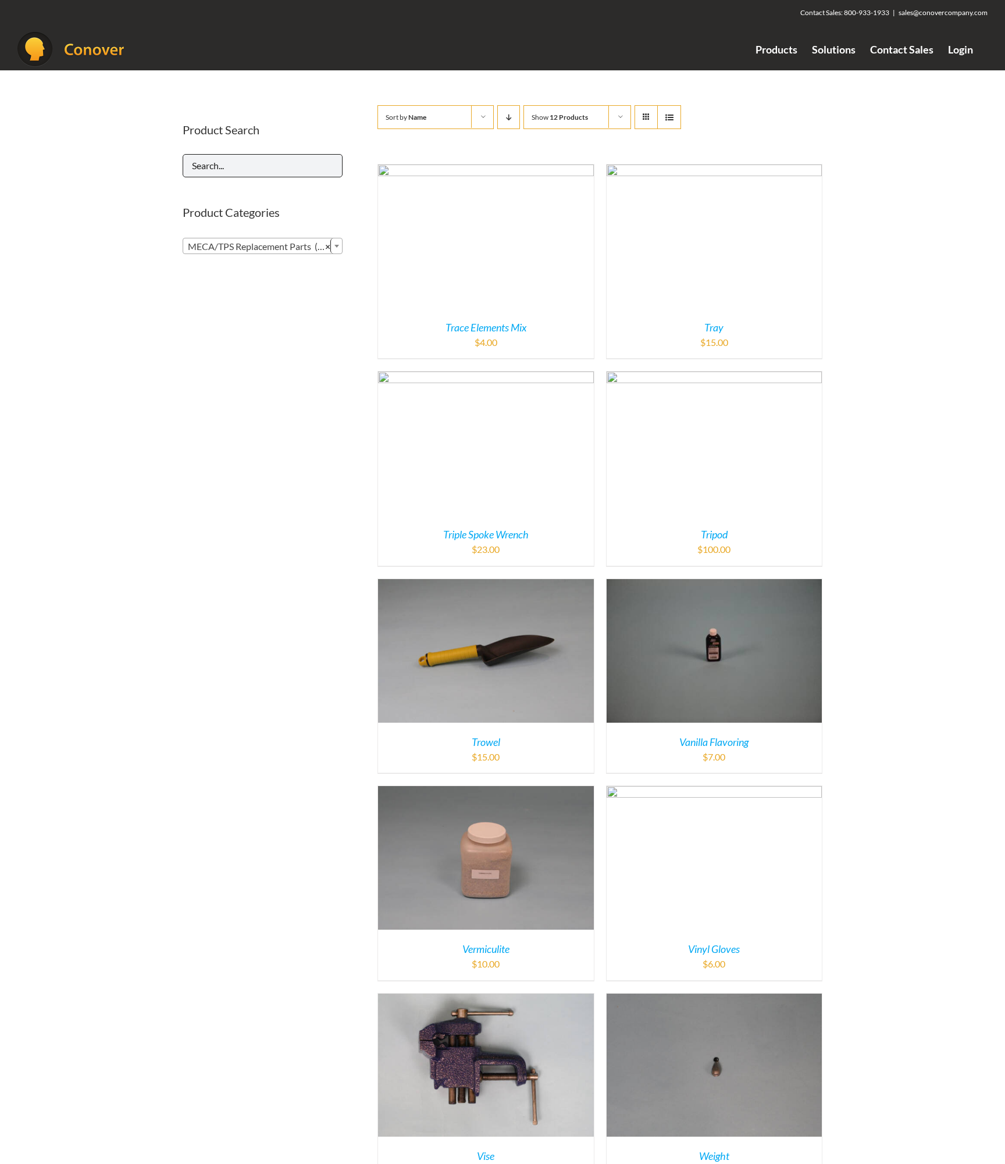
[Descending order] (508, 117)
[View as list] (669, 117)
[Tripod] (714, 378)
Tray (714, 327)
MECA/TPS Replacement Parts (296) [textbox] (262, 246)
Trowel (486, 741)
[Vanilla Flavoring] (714, 585)
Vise (485, 1155)
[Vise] (486, 1000)
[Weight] (714, 1000)
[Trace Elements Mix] (486, 171)
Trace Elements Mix (486, 327)
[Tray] (714, 171)
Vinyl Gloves (714, 948)
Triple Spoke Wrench (486, 534)
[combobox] (263, 246)
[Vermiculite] (486, 792)
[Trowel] (486, 585)
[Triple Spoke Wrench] (486, 378)
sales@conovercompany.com (943, 12)
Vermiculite (485, 948)
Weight (714, 1155)
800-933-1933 (866, 12)
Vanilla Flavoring (714, 741)
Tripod (714, 534)
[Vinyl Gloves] (714, 792)
